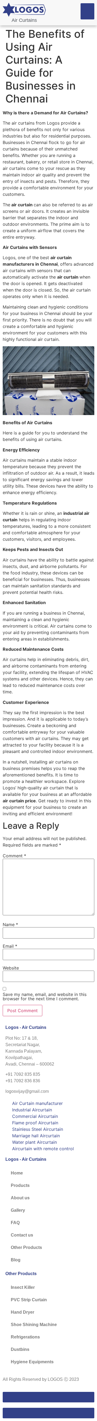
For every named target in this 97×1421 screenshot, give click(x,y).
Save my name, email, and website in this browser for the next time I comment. (44, 996)
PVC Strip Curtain (29, 1299)
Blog (15, 1260)
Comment (14, 856)
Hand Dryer (22, 1312)
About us (20, 1198)
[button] (87, 11)
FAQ (15, 1222)
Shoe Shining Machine (34, 1324)
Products (20, 1185)
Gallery (18, 1210)
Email (10, 946)
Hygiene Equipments (32, 1362)
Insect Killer (23, 1287)
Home (17, 1173)
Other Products (26, 1247)
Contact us (22, 1235)
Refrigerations (25, 1337)
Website (11, 968)
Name (10, 924)
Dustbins (20, 1349)
